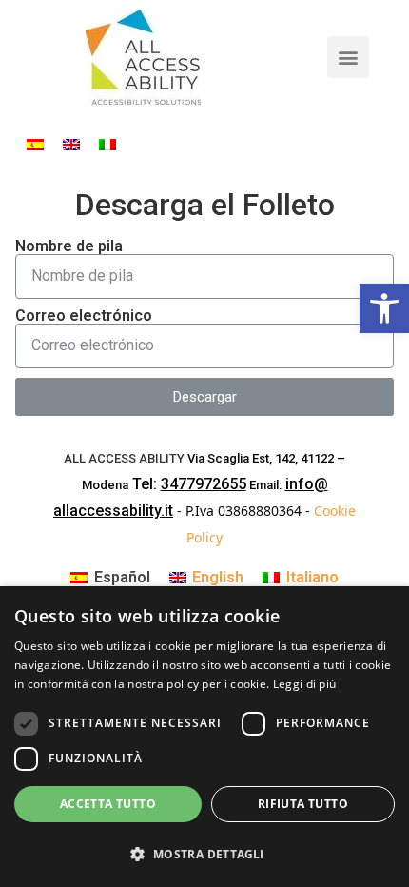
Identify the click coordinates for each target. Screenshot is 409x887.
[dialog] (204, 736)
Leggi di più (305, 684)
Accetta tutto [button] (108, 804)
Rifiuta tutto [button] (303, 804)
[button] (348, 57)
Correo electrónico (83, 316)
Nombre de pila (69, 246)
